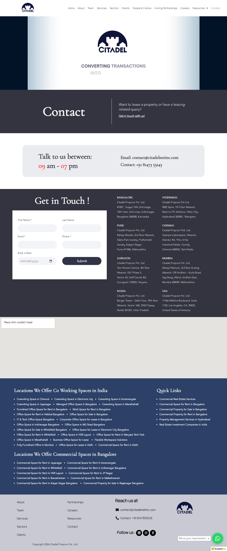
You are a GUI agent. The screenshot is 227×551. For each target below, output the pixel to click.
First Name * (25, 220)
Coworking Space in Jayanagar (34, 404)
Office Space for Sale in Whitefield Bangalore (42, 430)
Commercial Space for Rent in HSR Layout (40, 473)
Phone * (66, 236)
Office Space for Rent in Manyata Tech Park (120, 435)
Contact (215, 8)
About (81, 8)
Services (102, 8)
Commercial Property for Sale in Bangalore (183, 409)
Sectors (114, 8)
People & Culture (142, 8)
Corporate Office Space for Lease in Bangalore (86, 419)
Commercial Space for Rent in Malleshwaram (95, 478)
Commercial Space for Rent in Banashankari (41, 478)
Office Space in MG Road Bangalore (85, 424)
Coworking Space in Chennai (33, 399)
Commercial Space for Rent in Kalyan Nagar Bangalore (47, 483)
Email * (21, 236)
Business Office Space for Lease (71, 440)
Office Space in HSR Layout (76, 435)
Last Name (68, 220)
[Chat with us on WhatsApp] (217, 538)
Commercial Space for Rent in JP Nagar (91, 473)
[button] (200, 8)
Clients (125, 8)
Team (91, 8)
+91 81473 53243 (149, 164)
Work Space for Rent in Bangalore (91, 409)
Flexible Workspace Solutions (111, 440)
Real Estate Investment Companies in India (183, 424)
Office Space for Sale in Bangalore (89, 414)
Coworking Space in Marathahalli (120, 404)
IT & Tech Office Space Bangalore (35, 419)
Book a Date (24, 253)
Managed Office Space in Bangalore (76, 404)
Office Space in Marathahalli (32, 440)
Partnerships (75, 502)
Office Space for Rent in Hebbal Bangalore (40, 414)
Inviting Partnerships (165, 8)
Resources (199, 8)
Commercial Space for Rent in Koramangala (91, 463)
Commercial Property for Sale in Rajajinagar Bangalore (113, 483)
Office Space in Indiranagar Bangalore (38, 424)
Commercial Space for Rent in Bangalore (182, 404)
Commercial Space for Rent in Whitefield (39, 468)
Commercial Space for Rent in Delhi (118, 445)
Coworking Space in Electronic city (73, 399)
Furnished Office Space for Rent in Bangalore (42, 409)
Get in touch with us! (132, 116)
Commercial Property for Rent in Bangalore (183, 414)
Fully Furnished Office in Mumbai (35, 445)
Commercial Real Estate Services (177, 399)
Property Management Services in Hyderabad (184, 419)
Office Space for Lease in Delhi (76, 445)
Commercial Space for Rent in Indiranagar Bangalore (96, 468)
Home (71, 8)
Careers (184, 8)
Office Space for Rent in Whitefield (36, 435)
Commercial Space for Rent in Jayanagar (39, 463)
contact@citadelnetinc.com (155, 157)
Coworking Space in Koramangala (117, 399)
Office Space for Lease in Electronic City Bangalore (100, 430)
